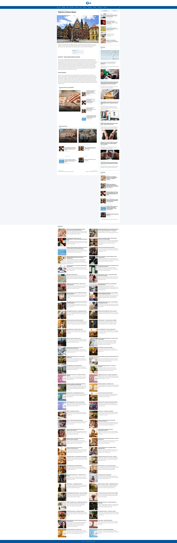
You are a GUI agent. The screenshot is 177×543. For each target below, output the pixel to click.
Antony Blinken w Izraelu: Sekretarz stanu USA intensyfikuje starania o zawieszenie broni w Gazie (110, 103)
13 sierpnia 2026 (89, 103)
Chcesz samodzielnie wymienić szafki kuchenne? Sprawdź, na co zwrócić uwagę (91, 109)
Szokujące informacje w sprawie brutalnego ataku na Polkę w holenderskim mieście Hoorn (109, 163)
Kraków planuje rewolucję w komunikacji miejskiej (65, 171)
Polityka (105, 100)
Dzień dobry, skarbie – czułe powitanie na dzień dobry (77, 456)
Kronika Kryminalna (103, 161)
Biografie (63, 7)
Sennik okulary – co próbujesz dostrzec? (74, 483)
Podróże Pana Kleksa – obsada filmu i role (105, 383)
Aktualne (115, 10)
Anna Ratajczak (67, 13)
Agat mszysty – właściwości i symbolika (105, 411)
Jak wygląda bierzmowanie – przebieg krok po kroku (76, 311)
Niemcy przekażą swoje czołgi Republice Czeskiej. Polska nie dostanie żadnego (111, 16)
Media (115, 61)
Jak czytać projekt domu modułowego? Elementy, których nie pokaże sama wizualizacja (76, 384)
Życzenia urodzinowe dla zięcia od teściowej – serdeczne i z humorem (107, 421)
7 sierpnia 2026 (89, 119)
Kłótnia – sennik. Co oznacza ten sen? (74, 338)
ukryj (77, 50)
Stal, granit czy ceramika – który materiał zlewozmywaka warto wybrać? (75, 348)
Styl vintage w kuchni (110, 34)
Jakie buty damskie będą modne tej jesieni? (106, 247)
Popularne (105, 10)
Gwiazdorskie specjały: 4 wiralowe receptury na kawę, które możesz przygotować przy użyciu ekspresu (90, 92)
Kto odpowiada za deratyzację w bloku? (74, 365)
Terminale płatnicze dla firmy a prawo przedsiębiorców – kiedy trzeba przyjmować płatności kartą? (90, 101)
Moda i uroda (72, 7)
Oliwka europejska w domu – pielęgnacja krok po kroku (77, 502)
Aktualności (107, 13)
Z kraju (107, 80)
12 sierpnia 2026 (89, 111)
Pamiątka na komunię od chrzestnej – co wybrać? (107, 456)
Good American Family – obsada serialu (74, 529)
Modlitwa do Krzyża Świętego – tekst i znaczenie (107, 311)
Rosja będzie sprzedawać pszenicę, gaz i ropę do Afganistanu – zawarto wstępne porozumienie (112, 22)
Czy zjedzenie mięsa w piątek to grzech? (74, 465)
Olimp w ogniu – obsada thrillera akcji (105, 520)
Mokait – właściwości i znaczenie (73, 411)
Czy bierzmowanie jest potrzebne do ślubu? (75, 320)
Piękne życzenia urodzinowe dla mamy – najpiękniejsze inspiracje (105, 430)
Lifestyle (113, 61)
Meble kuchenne (111, 198)
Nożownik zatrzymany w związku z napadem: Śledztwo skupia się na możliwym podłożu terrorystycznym (109, 143)
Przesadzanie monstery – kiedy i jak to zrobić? (107, 511)
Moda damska (86, 156)
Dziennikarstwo (109, 61)
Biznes (105, 80)
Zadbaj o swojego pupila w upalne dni (92, 171)
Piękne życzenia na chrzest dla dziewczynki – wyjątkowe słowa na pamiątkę (75, 439)
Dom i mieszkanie (108, 33)
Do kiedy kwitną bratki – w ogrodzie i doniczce (75, 511)
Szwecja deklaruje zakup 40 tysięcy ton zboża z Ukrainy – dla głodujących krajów (112, 29)
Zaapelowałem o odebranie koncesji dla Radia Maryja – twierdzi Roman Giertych (109, 124)
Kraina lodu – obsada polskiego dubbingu (105, 529)
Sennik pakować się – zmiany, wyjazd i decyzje (106, 465)
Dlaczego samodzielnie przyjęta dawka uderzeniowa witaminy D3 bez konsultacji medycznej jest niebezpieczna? (77, 257)
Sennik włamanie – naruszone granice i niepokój (107, 320)
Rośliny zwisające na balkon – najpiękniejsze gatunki (108, 483)
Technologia (90, 7)
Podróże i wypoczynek (67, 156)
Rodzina (84, 7)
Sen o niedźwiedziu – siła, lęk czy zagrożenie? (106, 329)
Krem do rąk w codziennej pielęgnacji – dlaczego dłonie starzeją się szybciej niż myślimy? (69, 104)
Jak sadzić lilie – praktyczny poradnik (105, 347)
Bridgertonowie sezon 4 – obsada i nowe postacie (107, 374)
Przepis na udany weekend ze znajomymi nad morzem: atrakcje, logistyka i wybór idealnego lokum (91, 116)
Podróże (76, 7)
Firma (67, 7)
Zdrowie (94, 7)
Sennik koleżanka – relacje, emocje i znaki (75, 329)
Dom (59, 7)
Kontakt (105, 7)
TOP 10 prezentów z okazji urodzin (104, 474)
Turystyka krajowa (64, 10)
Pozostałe (100, 7)
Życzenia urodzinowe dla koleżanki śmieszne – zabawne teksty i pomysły (75, 430)
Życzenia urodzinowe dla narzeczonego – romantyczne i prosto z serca (75, 448)
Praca (81, 7)
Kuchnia (112, 33)
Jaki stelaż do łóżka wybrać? (72, 274)
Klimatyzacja (104, 219)
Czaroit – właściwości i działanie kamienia (75, 420)
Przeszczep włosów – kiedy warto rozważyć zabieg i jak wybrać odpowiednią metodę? (108, 293)
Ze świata (111, 13)
